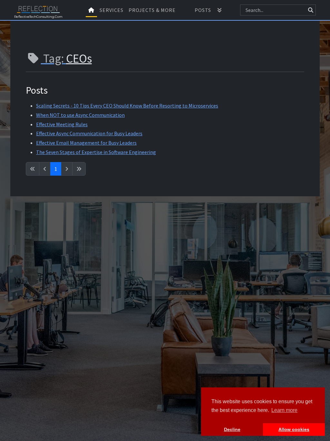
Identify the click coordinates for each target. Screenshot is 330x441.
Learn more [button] (284, 410)
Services (111, 10)
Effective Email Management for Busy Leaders (86, 142)
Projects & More (152, 10)
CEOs (79, 58)
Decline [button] (232, 429)
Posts (203, 10)
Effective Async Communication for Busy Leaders (89, 133)
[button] (220, 10)
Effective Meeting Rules (62, 124)
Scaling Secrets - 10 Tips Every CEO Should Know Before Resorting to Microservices (127, 105)
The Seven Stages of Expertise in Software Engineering (96, 152)
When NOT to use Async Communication (80, 115)
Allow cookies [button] (293, 429)
